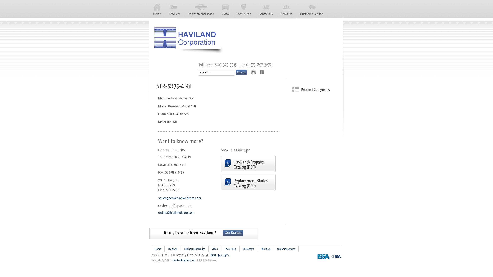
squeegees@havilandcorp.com (179, 198)
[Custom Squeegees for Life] (188, 40)
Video (225, 14)
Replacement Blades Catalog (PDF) (251, 183)
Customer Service (311, 14)
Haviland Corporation (183, 260)
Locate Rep (243, 14)
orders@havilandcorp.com (176, 212)
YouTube (253, 72)
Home (157, 14)
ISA (336, 256)
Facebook (262, 72)
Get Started (233, 232)
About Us (286, 14)
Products (174, 14)
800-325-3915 (219, 255)
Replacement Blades (201, 14)
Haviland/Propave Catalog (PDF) (249, 164)
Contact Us (266, 14)
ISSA (323, 256)
